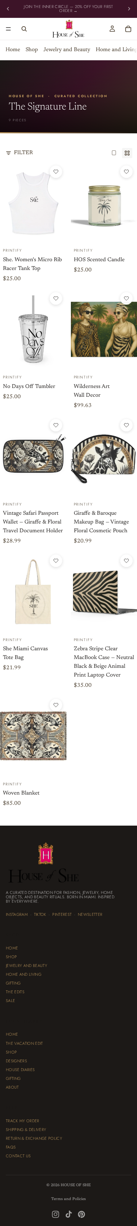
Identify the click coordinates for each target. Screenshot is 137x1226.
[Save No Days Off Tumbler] (56, 298)
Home (12, 50)
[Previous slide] (8, 9)
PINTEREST (62, 914)
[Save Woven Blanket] (56, 705)
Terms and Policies (68, 1199)
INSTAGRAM (17, 914)
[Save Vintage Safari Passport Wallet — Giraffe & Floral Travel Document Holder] (56, 425)
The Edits (15, 992)
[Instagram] (55, 1214)
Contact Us (18, 1156)
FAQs (11, 1147)
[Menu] (8, 29)
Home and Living (23, 975)
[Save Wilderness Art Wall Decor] (126, 298)
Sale (10, 1001)
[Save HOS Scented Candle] (126, 171)
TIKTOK (40, 914)
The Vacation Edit (24, 1043)
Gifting (13, 983)
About (12, 1087)
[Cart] (128, 29)
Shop (32, 50)
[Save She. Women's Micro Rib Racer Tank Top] (56, 171)
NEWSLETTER (90, 914)
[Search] (24, 29)
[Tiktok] (68, 1214)
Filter (23, 153)
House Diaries (20, 1070)
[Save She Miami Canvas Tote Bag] (56, 561)
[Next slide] (129, 9)
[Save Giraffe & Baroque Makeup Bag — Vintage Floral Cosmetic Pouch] (126, 425)
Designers (16, 1061)
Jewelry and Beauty (66, 50)
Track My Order (22, 1121)
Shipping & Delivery (26, 1130)
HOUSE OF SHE (76, 1185)
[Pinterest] (81, 1214)
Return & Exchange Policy (34, 1139)
